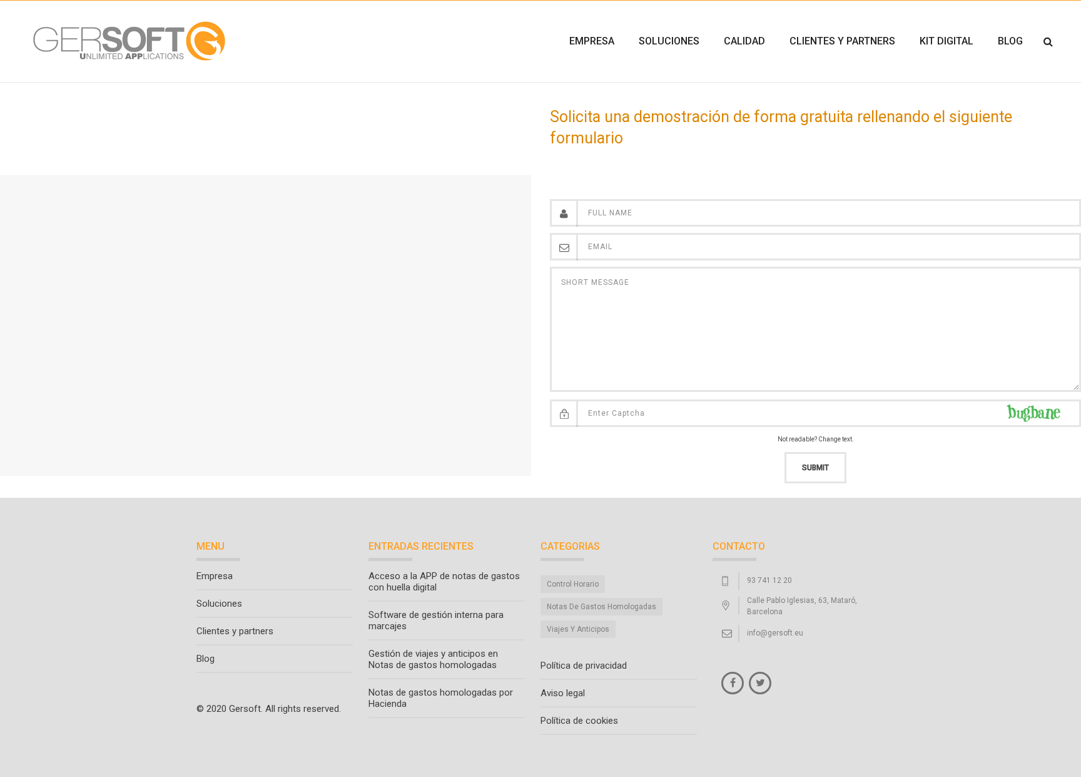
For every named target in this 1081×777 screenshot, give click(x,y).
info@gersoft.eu (775, 633)
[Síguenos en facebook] (732, 683)
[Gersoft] (127, 41)
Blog (1010, 41)
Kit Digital (946, 41)
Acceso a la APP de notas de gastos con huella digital (444, 581)
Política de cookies (579, 720)
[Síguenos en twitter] (760, 683)
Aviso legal (562, 693)
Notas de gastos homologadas (601, 606)
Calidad (744, 41)
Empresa (591, 41)
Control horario (573, 584)
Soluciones (669, 41)
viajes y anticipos (578, 629)
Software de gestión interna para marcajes (436, 620)
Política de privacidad (583, 665)
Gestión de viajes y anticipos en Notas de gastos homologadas (433, 659)
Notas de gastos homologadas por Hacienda (440, 698)
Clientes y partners (842, 41)
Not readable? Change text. (816, 439)
